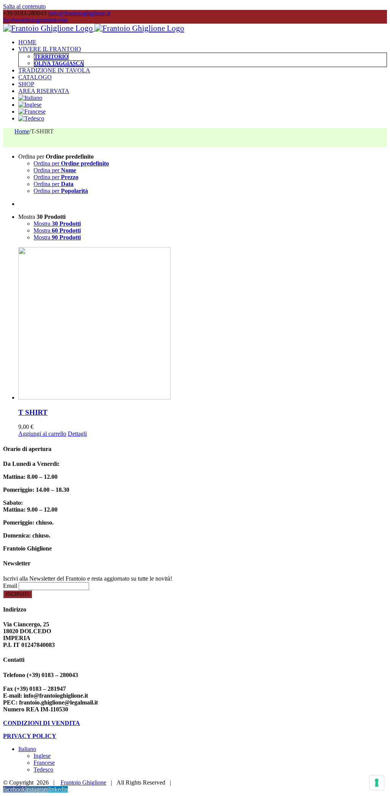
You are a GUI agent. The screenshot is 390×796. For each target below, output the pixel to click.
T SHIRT (33, 412)
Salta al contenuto (24, 6)
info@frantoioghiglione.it (79, 13)
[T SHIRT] (202, 324)
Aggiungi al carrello (42, 433)
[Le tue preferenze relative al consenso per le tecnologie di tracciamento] (376, 782)
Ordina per (71, 163)
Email (10, 586)
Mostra (57, 223)
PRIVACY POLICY (29, 736)
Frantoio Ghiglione (83, 782)
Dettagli (77, 433)
